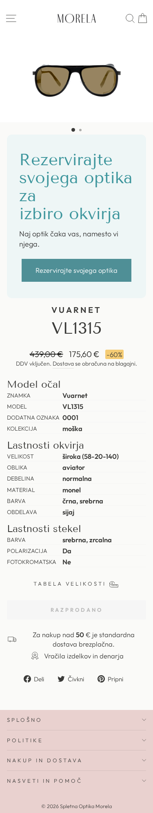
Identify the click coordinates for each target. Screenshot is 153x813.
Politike (25, 740)
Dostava (63, 363)
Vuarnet (76, 310)
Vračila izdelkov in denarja (84, 655)
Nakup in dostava (45, 760)
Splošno (24, 719)
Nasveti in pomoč (44, 780)
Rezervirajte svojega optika (76, 270)
